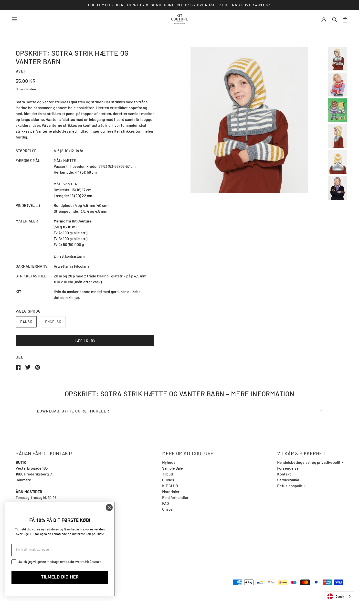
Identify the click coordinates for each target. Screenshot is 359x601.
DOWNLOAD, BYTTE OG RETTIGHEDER (73, 411)
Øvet (21, 71)
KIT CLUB (170, 485)
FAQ (165, 503)
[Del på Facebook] (18, 366)
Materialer (171, 491)
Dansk (340, 596)
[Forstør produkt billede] (249, 120)
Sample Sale (172, 468)
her (76, 297)
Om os (167, 509)
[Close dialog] (109, 507)
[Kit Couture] (179, 18)
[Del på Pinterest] (37, 366)
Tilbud (167, 474)
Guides (168, 479)
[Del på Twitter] (28, 366)
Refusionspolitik (291, 485)
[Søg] (334, 19)
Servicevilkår (288, 479)
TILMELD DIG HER (60, 577)
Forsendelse (288, 468)
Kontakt (284, 474)
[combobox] (339, 596)
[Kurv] (345, 19)
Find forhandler (175, 497)
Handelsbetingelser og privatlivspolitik (310, 462)
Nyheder (169, 462)
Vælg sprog (28, 311)
